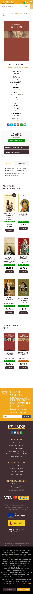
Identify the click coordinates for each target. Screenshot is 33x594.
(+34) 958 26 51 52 (16, 442)
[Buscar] (31, 6)
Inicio (4, 13)
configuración (26, 583)
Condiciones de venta (16, 468)
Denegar (9, 589)
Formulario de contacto (16, 448)
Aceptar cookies (23, 589)
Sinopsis (8, 163)
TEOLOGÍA (11, 13)
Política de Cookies (16, 474)
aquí (9, 583)
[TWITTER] (15, 432)
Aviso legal (16, 465)
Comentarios (21, 163)
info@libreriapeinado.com (16, 445)
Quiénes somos (16, 484)
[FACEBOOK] (12, 432)
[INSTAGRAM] (18, 432)
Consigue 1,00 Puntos (14, 147)
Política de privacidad (16, 471)
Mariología (18, 13)
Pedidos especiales (16, 487)
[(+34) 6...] (21, 432)
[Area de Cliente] (28, 2)
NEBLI (16, 121)
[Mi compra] (25, 2)
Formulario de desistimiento (17, 490)
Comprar (9, 230)
